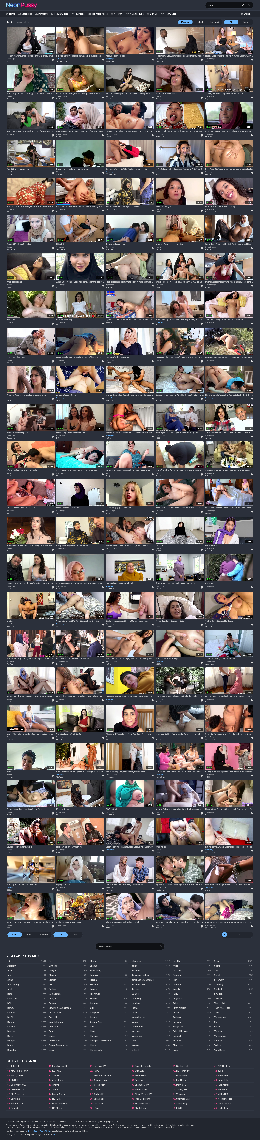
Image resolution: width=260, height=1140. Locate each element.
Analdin (109, 702)
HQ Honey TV (183, 1070)
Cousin (52, 1003)
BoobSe (59, 476)
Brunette (11, 1050)
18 (8, 961)
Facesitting (95, 970)
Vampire (218, 1031)
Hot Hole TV (100, 1066)
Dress (51, 1050)
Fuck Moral (223, 1084)
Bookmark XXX (18, 1084)
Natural (135, 1050)
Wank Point (140, 1075)
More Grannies (59, 1103)
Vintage (218, 1040)
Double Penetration (58, 1045)
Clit (50, 984)
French (93, 989)
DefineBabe (210, 400)
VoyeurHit (209, 99)
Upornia (159, 174)
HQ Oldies (57, 1108)
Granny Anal (96, 1022)
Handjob (94, 1036)
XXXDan (208, 61)
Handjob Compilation (100, 1040)
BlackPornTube (211, 137)
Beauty (10, 1008)
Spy (216, 970)
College (52, 989)
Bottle (10, 1045)
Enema (93, 966)
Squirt (217, 975)
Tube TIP (15, 1066)
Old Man (177, 970)
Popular (185, 22)
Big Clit (10, 1017)
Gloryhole (94, 1012)
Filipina (93, 980)
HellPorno (160, 137)
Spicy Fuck (99, 1098)
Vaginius (180, 1094)
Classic (52, 980)
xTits (58, 400)
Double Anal (54, 1040)
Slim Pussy (181, 1103)
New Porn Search (102, 1075)
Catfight (53, 966)
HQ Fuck (56, 1098)
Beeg (158, 287)
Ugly (216, 1022)
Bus (51, 961)
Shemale (177, 1040)
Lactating (136, 998)
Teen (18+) (219, 1003)
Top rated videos (98, 13)
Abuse (54, 1135)
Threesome (220, 1017)
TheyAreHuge (61, 61)
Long (245, 22)
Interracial (136, 961)
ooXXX (158, 589)
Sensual (177, 1036)
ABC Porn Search (19, 1070)
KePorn (10, 61)
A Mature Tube (135, 13)
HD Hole (15, 1080)
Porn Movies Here (61, 1066)
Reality (176, 1012)
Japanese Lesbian (140, 975)
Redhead (177, 1017)
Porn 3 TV (181, 1084)
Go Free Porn (17, 1089)
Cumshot (53, 1026)
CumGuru (139, 1070)
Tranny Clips (168, 13)
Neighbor (177, 961)
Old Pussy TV (17, 1094)
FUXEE (179, 1108)
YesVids (59, 99)
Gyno (92, 1026)
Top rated (214, 22)
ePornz (55, 1084)
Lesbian (135, 1012)
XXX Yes (56, 1075)
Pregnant (177, 998)
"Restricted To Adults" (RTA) (39, 1131)
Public (176, 1003)
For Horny (181, 1080)
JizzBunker (160, 61)
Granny (93, 1017)
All (231, 22)
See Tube (139, 1080)
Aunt (9, 989)
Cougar (52, 998)
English (245, 13)
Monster (136, 1045)
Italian (134, 966)
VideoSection (111, 325)
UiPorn (208, 250)
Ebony (93, 961)
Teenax (55, 1089)
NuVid (158, 325)
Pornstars (41, 13)
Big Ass (11, 1012)
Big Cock (11, 1022)
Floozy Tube (17, 1075)
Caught (52, 970)
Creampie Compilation (60, 1008)
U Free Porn (99, 1084)
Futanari (94, 998)
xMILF (108, 739)
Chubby (52, 975)
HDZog (158, 99)
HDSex (207, 287)
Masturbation (138, 1017)
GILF (92, 1008)
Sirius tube (223, 1075)
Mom (134, 1040)
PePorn (59, 137)
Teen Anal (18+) (222, 1008)
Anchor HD (99, 1094)
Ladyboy (136, 1003)
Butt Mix (152, 13)
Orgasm (177, 975)
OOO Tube (99, 1103)
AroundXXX (160, 815)
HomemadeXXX (211, 212)
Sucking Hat (182, 1066)
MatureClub (110, 400)
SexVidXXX (110, 626)
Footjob (94, 984)
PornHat (10, 174)
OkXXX (59, 287)
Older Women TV (143, 1094)
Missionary (137, 1036)
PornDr (59, 589)
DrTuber (208, 476)
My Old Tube (141, 1108)
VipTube (59, 777)
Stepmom (219, 980)
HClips (58, 438)
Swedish (218, 994)
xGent (96, 1108)
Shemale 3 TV (142, 1084)
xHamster (60, 174)
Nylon (175, 966)
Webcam (218, 1045)
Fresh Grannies (59, 1094)
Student (218, 989)
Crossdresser (55, 1012)
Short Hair (178, 1045)
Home (10, 13)
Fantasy (94, 975)
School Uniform (180, 1031)
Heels (93, 1045)
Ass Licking (13, 984)
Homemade (96, 1050)
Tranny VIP (181, 1089)
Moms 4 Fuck (224, 1103)
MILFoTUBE (223, 1094)
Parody (176, 989)
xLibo (220, 1070)
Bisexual (11, 1031)
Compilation (55, 994)
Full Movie (95, 994)
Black (10, 1036)
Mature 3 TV (17, 1103)
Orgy (175, 980)
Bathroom (12, 998)
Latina (135, 1008)
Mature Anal (137, 1026)
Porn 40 (15, 1108)
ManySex (109, 99)
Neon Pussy (21, 5)
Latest (200, 22)
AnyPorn (208, 438)
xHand (158, 513)
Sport (217, 966)
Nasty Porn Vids (143, 1066)
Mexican (136, 1031)
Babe (9, 994)
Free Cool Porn (142, 1098)
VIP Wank (117, 13)
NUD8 (96, 1070)
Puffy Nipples (179, 1008)
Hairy (92, 1031)
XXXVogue (110, 61)
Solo (216, 961)
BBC (9, 1003)
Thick (217, 1012)
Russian (177, 1022)
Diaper (52, 1036)
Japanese (136, 970)
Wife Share (219, 1050)
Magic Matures (142, 1103)
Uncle (217, 1026)
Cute (51, 1031)
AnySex (208, 174)
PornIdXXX (110, 137)
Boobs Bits (181, 1075)
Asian (10, 980)
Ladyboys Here (18, 1098)
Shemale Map (183, 1098)
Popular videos (59, 13)
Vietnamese (220, 1036)
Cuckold (53, 1017)
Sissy (175, 1050)
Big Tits (11, 1026)
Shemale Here (100, 1080)
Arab (9, 975)
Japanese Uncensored (143, 980)
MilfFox (9, 137)
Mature (135, 1022)
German (94, 1003)
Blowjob (11, 1040)
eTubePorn (57, 1080)
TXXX (158, 212)
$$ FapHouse (111, 174)
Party (175, 994)
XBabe (9, 400)
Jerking (135, 989)
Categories (25, 13)
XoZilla (158, 250)
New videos (78, 13)
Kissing (135, 994)
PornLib (10, 363)
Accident (11, 966)
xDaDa (97, 1089)
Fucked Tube (224, 1108)
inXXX (9, 928)
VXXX (9, 287)
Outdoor (177, 984)
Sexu (9, 551)
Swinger (218, 998)
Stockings (219, 984)
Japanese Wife (139, 984)
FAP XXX (56, 1070)
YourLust (10, 99)
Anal (9, 970)
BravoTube (11, 250)
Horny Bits (223, 1080)
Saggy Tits (178, 1026)
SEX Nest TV (224, 1066)
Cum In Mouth (56, 1022)
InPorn (59, 739)
